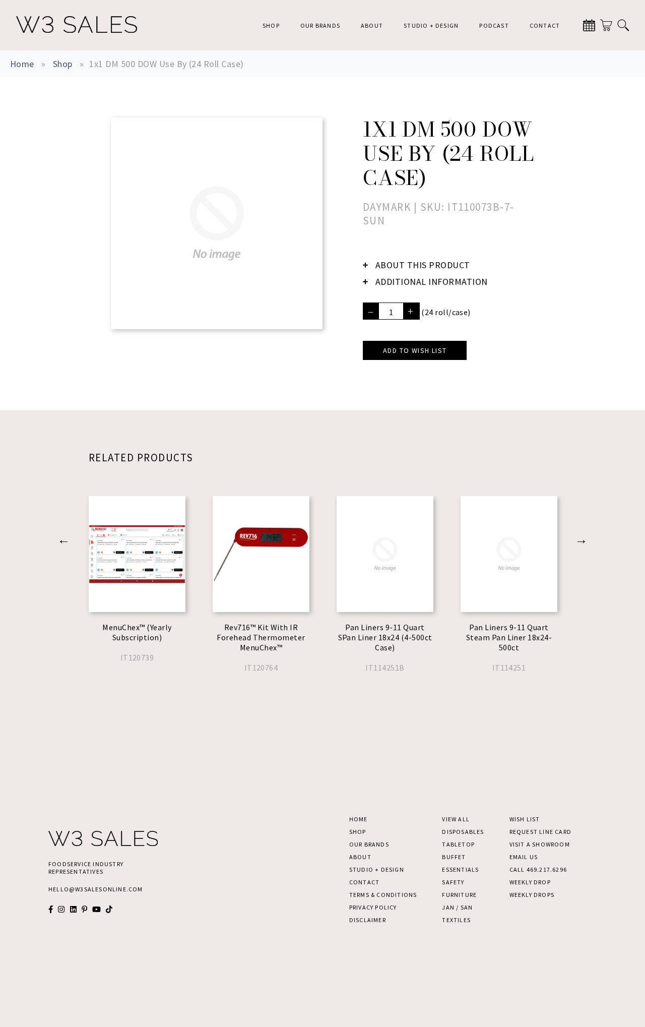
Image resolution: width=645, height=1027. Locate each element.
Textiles (456, 920)
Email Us (523, 857)
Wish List (524, 819)
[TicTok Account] (109, 909)
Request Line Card (540, 831)
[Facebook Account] (50, 909)
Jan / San (457, 907)
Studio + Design (431, 25)
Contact (545, 25)
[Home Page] (76, 25)
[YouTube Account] (96, 909)
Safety (453, 882)
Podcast (493, 25)
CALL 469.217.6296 (538, 869)
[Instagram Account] (61, 909)
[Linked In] (73, 909)
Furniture (459, 894)
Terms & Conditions (383, 894)
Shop (271, 25)
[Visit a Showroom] (589, 25)
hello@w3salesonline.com (95, 889)
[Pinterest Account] (84, 909)
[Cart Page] (606, 25)
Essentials (460, 869)
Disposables (463, 831)
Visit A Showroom (539, 844)
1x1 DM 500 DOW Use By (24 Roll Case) (166, 64)
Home (22, 64)
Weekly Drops (531, 894)
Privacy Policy (373, 907)
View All (456, 819)
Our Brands (320, 25)
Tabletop (458, 844)
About (372, 25)
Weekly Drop (530, 882)
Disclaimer (367, 920)
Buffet (454, 857)
